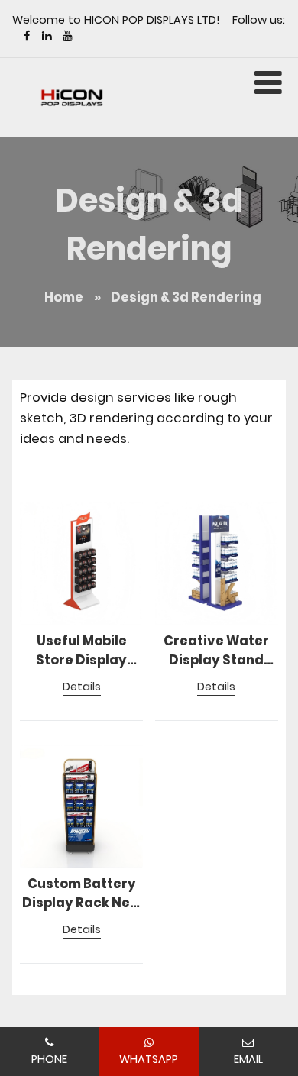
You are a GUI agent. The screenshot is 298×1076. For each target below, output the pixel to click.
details (82, 686)
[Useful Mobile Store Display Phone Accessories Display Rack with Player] (81, 563)
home (63, 297)
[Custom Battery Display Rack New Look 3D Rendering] (81, 806)
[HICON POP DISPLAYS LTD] (71, 98)
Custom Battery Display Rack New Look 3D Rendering (81, 894)
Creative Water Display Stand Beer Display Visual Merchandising (216, 651)
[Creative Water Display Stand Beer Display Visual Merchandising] (216, 563)
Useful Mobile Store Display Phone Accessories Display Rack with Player (81, 651)
